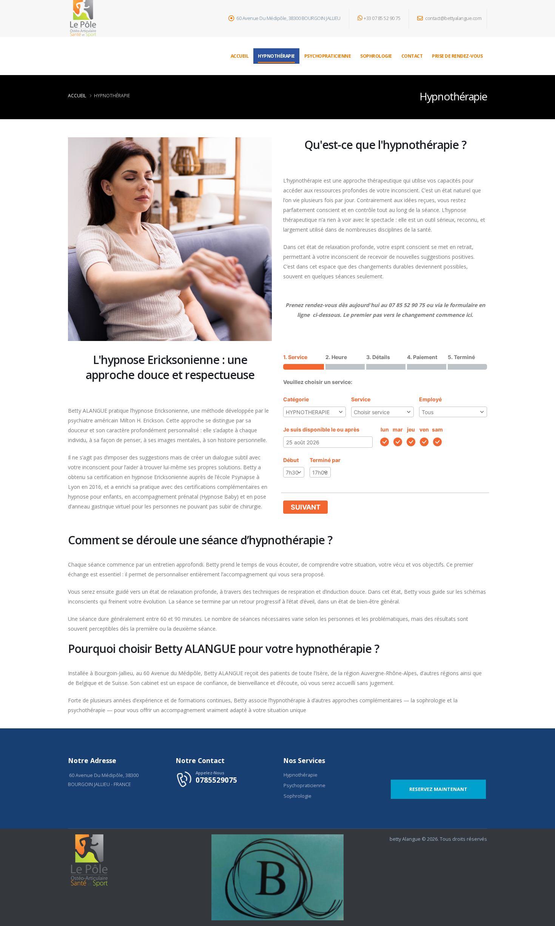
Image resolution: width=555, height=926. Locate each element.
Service (360, 399)
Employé (430, 399)
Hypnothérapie (276, 56)
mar (398, 429)
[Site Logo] (83, 18)
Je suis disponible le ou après (321, 429)
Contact (412, 56)
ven (424, 429)
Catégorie (296, 399)
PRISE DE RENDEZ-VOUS (457, 56)
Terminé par (325, 460)
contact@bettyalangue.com (453, 18)
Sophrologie (376, 56)
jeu (411, 429)
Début (291, 460)
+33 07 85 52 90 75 (382, 18)
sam (437, 429)
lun (385, 429)
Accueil (240, 56)
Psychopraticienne (327, 56)
